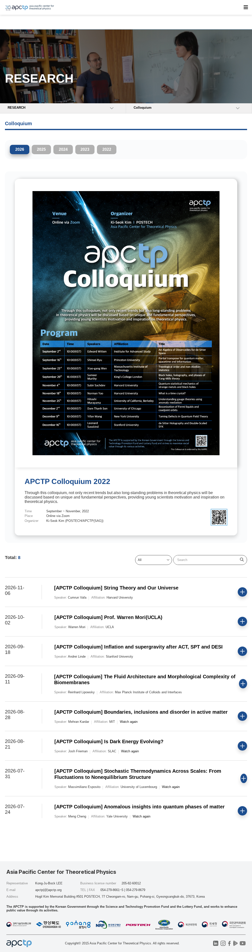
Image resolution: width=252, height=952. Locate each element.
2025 (41, 149)
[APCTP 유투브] (242, 943)
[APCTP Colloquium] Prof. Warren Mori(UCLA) (108, 617)
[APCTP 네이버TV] (235, 943)
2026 (19, 149)
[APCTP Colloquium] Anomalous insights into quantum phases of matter (139, 806)
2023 (84, 149)
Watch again (129, 722)
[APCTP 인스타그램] (223, 943)
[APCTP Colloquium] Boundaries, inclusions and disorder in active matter (141, 712)
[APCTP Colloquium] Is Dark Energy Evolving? (108, 741)
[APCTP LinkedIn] (216, 943)
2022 (106, 149)
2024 (63, 149)
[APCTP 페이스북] (229, 943)
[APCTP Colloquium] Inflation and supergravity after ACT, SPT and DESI (138, 647)
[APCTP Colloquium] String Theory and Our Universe (116, 587)
